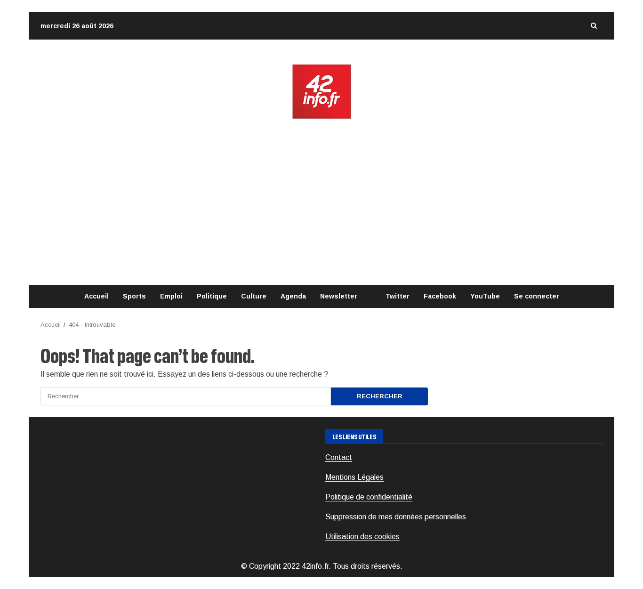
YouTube (485, 296)
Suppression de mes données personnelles (395, 517)
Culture (253, 296)
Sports (134, 296)
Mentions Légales (354, 477)
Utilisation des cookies (362, 537)
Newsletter (338, 296)
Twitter (398, 296)
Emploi (171, 296)
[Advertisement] (321, 202)
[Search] (594, 25)
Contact (338, 457)
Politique (212, 296)
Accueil (96, 296)
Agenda (293, 296)
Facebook (440, 296)
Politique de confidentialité (368, 497)
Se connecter (536, 296)
